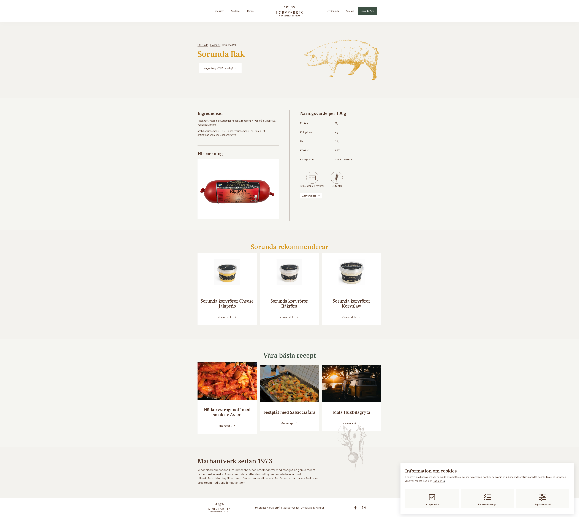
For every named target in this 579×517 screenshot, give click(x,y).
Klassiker (215, 44)
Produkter (219, 10)
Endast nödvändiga (487, 504)
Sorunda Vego (367, 10)
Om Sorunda (333, 10)
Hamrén (319, 507)
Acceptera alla (432, 504)
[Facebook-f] (355, 507)
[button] (227, 317)
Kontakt (350, 10)
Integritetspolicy (289, 507)
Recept (251, 10)
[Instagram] (364, 507)
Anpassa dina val (543, 504)
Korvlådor (235, 10)
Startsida (203, 44)
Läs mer (437, 480)
